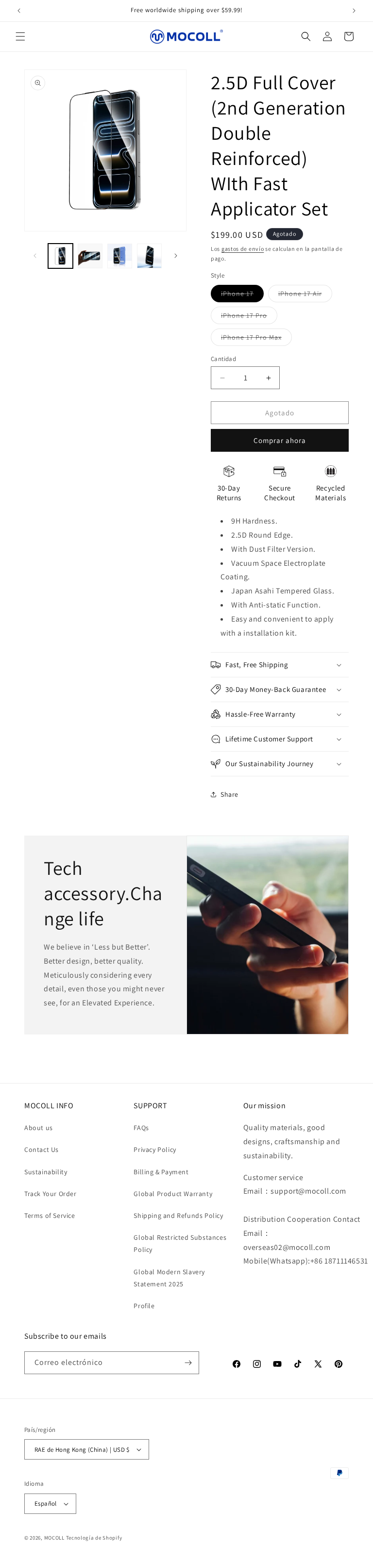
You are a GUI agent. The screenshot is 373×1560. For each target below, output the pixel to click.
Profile (144, 1305)
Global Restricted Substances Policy (180, 1243)
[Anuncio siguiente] (354, 10)
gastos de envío (242, 248)
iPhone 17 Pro (249, 317)
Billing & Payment (161, 1171)
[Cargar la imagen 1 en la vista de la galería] (60, 256)
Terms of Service (49, 1215)
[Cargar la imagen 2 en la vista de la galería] (90, 256)
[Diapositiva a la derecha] (175, 255)
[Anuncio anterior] (19, 10)
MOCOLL (54, 1537)
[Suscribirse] (188, 1362)
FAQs (141, 1127)
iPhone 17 (242, 295)
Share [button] (229, 794)
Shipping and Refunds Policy (178, 1215)
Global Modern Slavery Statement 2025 (169, 1277)
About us (38, 1127)
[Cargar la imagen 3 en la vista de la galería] (119, 256)
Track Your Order (50, 1193)
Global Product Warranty (173, 1193)
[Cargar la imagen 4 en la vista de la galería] (149, 256)
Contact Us (41, 1149)
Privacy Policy (155, 1149)
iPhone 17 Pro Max (256, 339)
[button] (20, 36)
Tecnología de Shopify (94, 1537)
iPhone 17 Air (305, 295)
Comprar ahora (280, 440)
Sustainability (45, 1171)
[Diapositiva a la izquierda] (35, 255)
